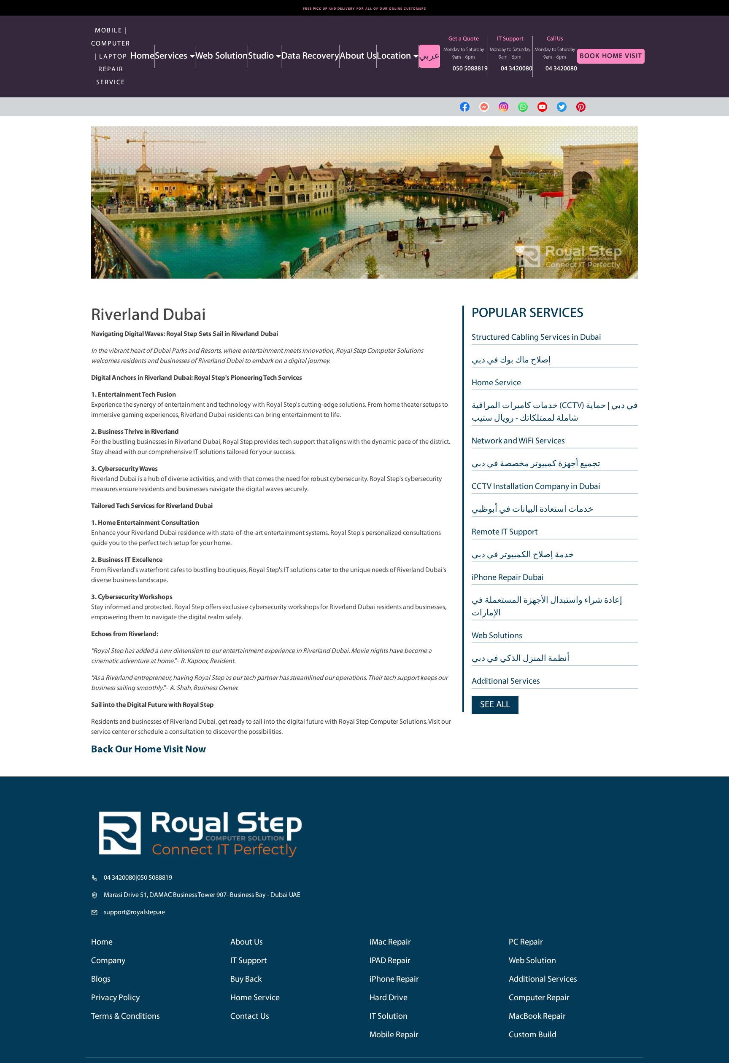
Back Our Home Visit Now (148, 750)
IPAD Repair (392, 962)
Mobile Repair (397, 1040)
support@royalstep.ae (134, 912)
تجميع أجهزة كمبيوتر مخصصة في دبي (536, 464)
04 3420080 (516, 69)
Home (142, 56)
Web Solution (221, 56)
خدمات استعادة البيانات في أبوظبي (532, 509)
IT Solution (390, 1020)
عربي (429, 56)
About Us (358, 56)
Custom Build (534, 1040)
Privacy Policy (117, 1001)
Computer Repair (542, 1001)
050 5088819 (470, 69)
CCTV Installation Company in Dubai (536, 487)
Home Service (496, 383)
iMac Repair (392, 943)
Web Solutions (497, 636)
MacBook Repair (540, 1020)
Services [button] (171, 56)
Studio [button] (261, 56)
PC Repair (527, 943)
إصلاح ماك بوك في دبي (511, 360)
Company (110, 962)
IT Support (250, 962)
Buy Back (247, 981)
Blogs (101, 981)
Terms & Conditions (128, 1020)
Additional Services (506, 681)
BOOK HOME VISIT (611, 56)
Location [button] (394, 56)
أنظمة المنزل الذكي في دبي (521, 659)
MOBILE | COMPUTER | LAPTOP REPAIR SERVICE (110, 56)
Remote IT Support (505, 532)
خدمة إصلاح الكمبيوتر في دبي (523, 555)
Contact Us (251, 1020)
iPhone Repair (397, 981)
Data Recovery (310, 56)
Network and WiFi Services (518, 441)
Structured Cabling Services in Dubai (536, 337)
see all (495, 705)
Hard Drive (390, 1001)
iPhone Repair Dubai (508, 578)
